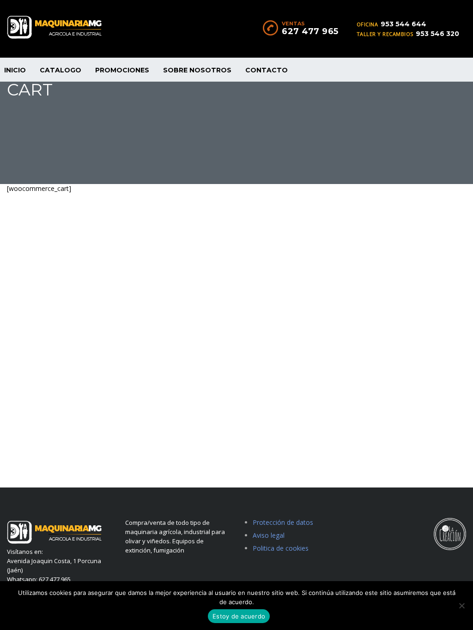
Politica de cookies (281, 548)
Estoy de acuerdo (238, 616)
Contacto (266, 70)
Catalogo (60, 70)
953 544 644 (403, 24)
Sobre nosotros (197, 70)
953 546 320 (437, 34)
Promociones (122, 70)
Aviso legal (269, 535)
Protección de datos (283, 522)
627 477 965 (310, 31)
